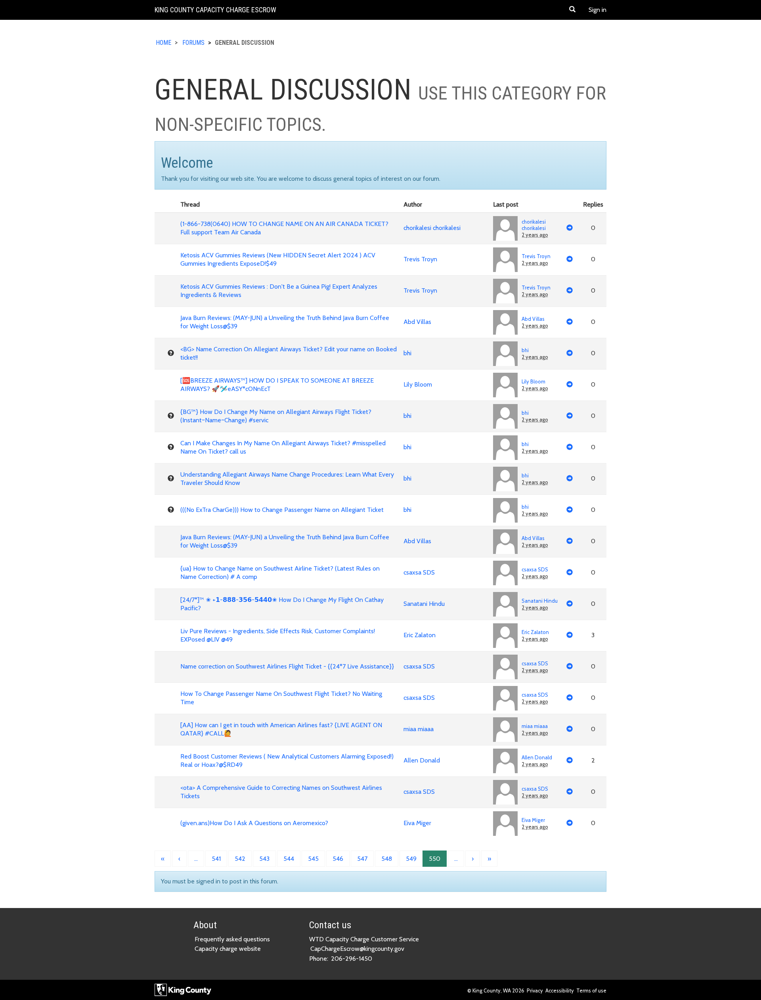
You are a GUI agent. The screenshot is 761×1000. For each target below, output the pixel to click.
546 (338, 858)
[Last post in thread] (569, 228)
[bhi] (505, 353)
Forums (193, 42)
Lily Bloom (417, 384)
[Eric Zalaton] (505, 635)
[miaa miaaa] (505, 729)
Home (163, 42)
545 (313, 858)
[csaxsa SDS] (505, 573)
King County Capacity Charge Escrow (215, 10)
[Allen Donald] (505, 761)
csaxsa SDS (419, 572)
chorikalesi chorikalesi (432, 228)
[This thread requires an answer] (171, 353)
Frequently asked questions (232, 939)
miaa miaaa (418, 729)
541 (216, 858)
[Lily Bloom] (505, 385)
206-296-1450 (351, 958)
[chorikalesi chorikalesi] (505, 228)
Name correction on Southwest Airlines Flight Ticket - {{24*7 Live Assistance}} (287, 666)
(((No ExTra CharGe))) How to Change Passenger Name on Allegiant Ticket (282, 509)
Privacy (535, 990)
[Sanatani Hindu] (505, 604)
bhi (407, 353)
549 (411, 858)
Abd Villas (417, 322)
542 (240, 858)
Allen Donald (421, 760)
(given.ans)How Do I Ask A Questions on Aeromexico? (254, 823)
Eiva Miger (417, 823)
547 (362, 858)
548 (386, 858)
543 (264, 858)
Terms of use (591, 990)
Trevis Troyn (420, 259)
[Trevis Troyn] (505, 259)
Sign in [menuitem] (597, 9)
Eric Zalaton (419, 635)
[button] (572, 10)
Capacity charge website (228, 948)
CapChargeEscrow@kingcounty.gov (357, 948)
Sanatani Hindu (424, 603)
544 (288, 858)
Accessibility (559, 990)
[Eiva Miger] (505, 823)
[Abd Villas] (505, 322)
